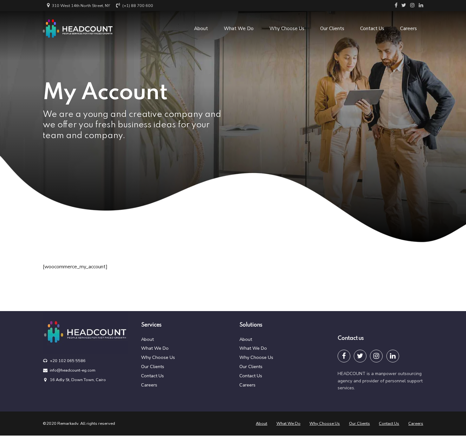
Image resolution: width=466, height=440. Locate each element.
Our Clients (332, 28)
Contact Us (372, 28)
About (201, 28)
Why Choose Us (286, 28)
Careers (408, 28)
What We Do (239, 28)
